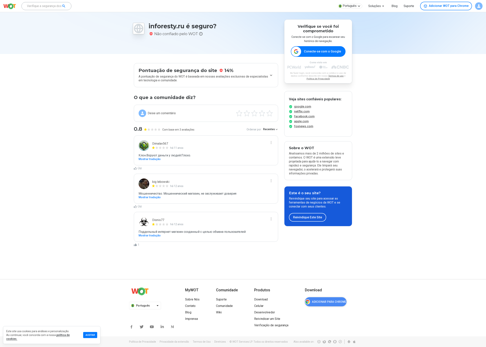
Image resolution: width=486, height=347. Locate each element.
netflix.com (302, 111)
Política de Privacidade (318, 79)
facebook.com (304, 116)
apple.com (301, 121)
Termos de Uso (202, 341)
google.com (302, 106)
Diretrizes (220, 341)
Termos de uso (336, 76)
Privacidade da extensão (174, 341)
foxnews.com (303, 126)
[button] (376, 6)
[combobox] (46, 6)
